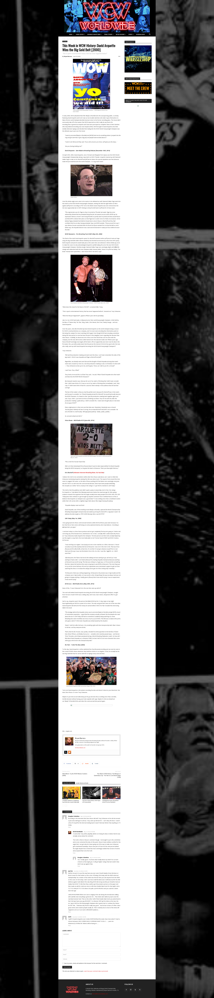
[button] (150, 34)
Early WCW (80, 34)
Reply (69, 827)
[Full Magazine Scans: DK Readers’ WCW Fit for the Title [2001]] (111, 793)
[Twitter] (65, 752)
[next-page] (66, 805)
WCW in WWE (120, 34)
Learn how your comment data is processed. (96, 971)
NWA (70, 34)
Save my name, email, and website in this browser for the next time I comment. (85, 963)
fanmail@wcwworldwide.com (100, 994)
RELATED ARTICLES (68, 783)
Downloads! (140, 34)
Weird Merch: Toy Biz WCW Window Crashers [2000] (74, 774)
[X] (139, 989)
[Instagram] (130, 989)
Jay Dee (70, 871)
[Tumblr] (135, 989)
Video (130, 34)
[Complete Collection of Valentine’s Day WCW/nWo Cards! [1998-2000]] (71, 793)
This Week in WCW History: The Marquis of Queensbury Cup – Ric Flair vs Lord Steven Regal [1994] (107, 775)
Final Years (108, 34)
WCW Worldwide (78, 831)
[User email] (69, 752)
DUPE (69, 917)
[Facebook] (126, 989)
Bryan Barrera (68, 56)
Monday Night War (93, 34)
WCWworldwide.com (80, 747)
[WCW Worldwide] (107, 16)
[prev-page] (63, 805)
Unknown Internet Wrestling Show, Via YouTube (88, 472)
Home (63, 39)
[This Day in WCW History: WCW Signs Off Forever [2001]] (91, 793)
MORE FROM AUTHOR (82, 783)
